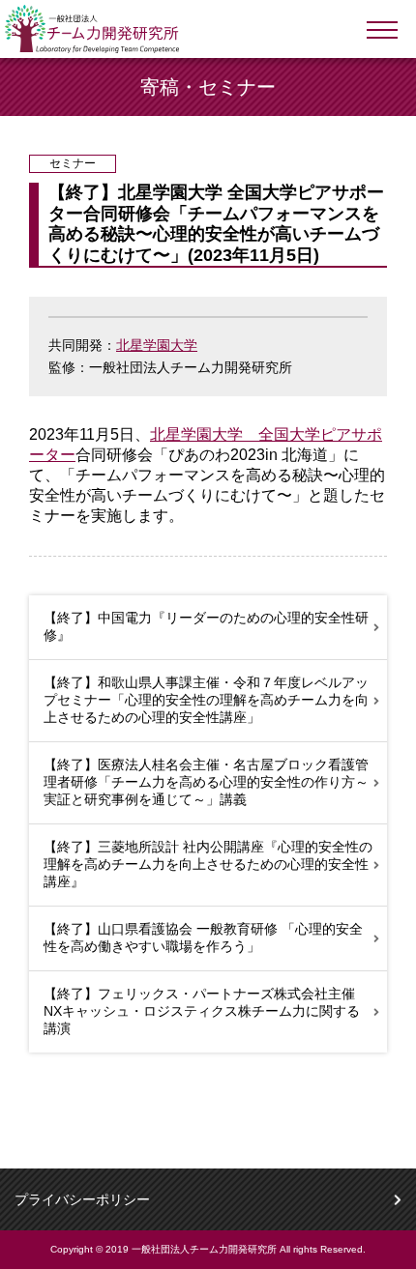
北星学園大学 (156, 345)
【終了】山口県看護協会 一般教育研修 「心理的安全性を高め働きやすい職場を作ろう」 (203, 937)
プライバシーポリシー (82, 1199)
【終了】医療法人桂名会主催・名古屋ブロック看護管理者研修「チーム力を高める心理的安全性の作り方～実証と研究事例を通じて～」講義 (206, 782)
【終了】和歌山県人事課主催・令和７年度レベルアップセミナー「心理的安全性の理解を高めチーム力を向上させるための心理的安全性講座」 (206, 700)
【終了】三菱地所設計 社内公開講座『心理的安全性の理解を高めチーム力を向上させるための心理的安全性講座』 (208, 864)
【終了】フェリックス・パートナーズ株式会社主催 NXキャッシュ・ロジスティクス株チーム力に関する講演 (202, 1011)
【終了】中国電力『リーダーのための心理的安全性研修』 (206, 626)
